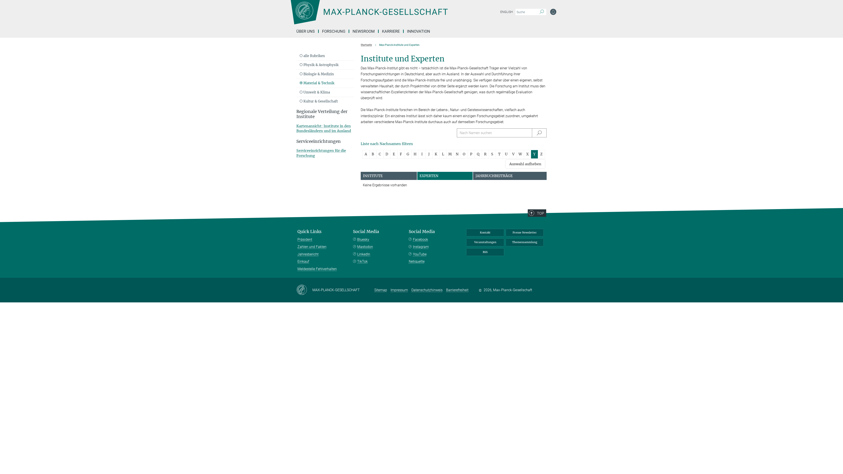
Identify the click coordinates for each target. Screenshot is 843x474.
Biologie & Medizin (318, 74)
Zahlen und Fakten (311, 247)
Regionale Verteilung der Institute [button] (322, 114)
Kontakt (485, 232)
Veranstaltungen (485, 242)
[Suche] (541, 12)
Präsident (304, 239)
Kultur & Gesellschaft (320, 101)
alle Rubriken (314, 56)
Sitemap (380, 290)
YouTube (420, 254)
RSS (485, 252)
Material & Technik (318, 83)
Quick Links (309, 231)
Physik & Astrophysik (321, 65)
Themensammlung (524, 242)
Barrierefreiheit (457, 290)
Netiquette (417, 261)
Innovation (418, 31)
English (506, 12)
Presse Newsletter (525, 232)
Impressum (399, 290)
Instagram (421, 247)
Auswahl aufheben (525, 164)
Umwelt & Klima (316, 92)
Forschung (333, 31)
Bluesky (363, 239)
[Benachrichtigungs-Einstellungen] (553, 12)
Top (540, 213)
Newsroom (364, 31)
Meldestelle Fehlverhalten (317, 269)
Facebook (420, 239)
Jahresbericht (308, 254)
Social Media (366, 231)
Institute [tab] (373, 176)
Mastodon (365, 247)
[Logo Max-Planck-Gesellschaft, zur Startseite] (369, 15)
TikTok (362, 261)
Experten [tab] (429, 176)
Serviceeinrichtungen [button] (318, 141)
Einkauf (303, 261)
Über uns (305, 31)
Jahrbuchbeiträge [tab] (494, 176)
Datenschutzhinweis (427, 290)
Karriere (391, 31)
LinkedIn (363, 254)
